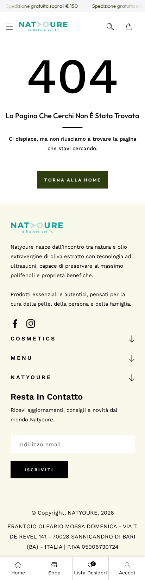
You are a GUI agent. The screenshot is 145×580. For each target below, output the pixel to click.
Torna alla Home (72, 180)
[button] (9, 27)
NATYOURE (82, 512)
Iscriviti (39, 469)
